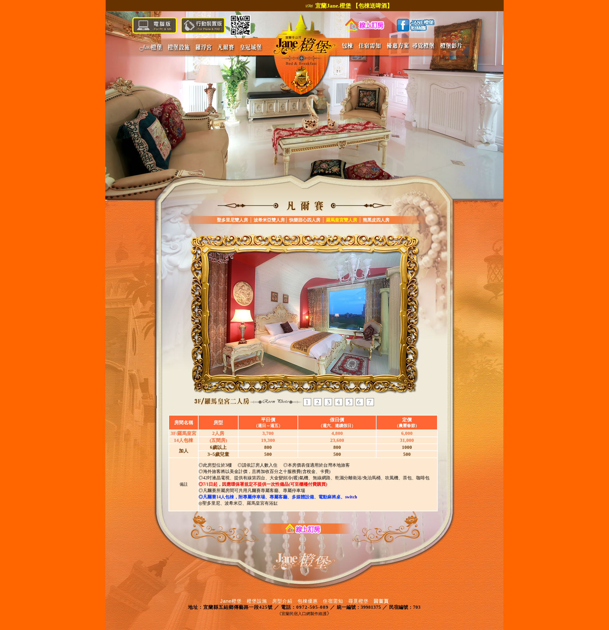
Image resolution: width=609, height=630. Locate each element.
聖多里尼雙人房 (232, 220)
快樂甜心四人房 (304, 220)
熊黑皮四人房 (376, 220)
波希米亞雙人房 (269, 220)
